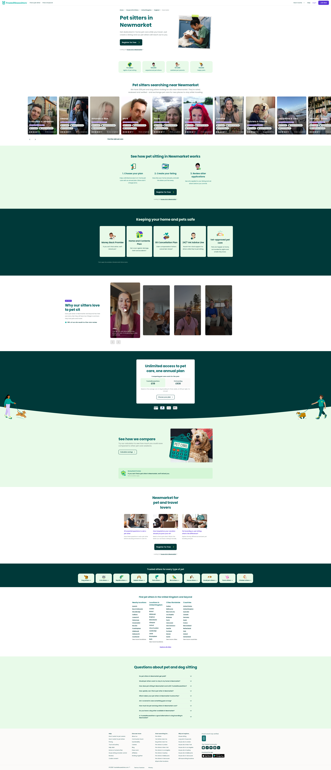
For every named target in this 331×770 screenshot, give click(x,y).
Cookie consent (113, 758)
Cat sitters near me (161, 739)
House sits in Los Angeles (186, 747)
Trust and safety (114, 744)
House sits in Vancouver (186, 756)
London (151, 608)
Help (308, 3)
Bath (150, 639)
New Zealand (187, 625)
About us (134, 736)
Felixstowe (135, 620)
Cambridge (153, 631)
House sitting (182, 736)
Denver (168, 634)
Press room (135, 750)
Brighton (152, 617)
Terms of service (139, 767)
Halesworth (136, 634)
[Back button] (30, 139)
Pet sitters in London (161, 744)
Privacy (150, 767)
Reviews (111, 756)
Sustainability (136, 742)
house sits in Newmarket (134, 50)
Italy (184, 631)
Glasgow (152, 622)
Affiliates (134, 753)
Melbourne (169, 609)
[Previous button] (112, 342)
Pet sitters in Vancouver (162, 758)
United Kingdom (188, 609)
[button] (125, 310)
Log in (314, 3)
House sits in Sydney (185, 750)
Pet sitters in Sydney (161, 753)
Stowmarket (136, 623)
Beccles (134, 625)
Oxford (151, 625)
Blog (133, 747)
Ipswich (134, 606)
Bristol (151, 611)
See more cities (171, 639)
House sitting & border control (118, 753)
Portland (169, 631)
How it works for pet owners (117, 736)
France (185, 623)
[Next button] (35, 139)
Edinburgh (152, 614)
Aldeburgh (135, 631)
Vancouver (169, 623)
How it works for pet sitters (117, 739)
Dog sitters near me (161, 742)
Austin (168, 637)
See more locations (139, 639)
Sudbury (135, 614)
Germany (186, 617)
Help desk (111, 747)
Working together (137, 756)
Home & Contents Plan (116, 750)
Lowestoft (135, 617)
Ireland (185, 634)
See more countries (190, 639)
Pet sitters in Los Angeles (162, 750)
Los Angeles (170, 614)
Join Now (323, 3)
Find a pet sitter (35, 3)
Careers (134, 744)
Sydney (168, 606)
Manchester (153, 620)
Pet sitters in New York (161, 747)
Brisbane (169, 617)
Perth (168, 620)
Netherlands (187, 628)
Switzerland (187, 637)
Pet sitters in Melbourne (162, 756)
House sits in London (185, 742)
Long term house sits (185, 739)
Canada (185, 614)
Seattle (168, 628)
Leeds (151, 633)
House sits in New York (185, 744)
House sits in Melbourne (186, 753)
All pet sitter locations (161, 761)
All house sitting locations (186, 758)
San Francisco (170, 625)
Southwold (135, 637)
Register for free (129, 42)
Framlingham (136, 628)
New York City (170, 612)
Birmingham (153, 636)
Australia (186, 612)
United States (187, 606)
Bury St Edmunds (137, 609)
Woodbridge (136, 612)
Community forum (137, 739)
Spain (185, 620)
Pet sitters (158, 736)
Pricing (111, 742)
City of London (154, 628)
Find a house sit (47, 3)
